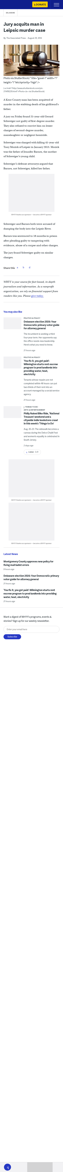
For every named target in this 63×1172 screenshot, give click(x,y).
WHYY (11, 5)
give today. (37, 295)
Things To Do (31, 407)
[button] (7, 1167)
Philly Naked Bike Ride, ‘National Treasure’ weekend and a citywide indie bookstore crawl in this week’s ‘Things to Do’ (41, 418)
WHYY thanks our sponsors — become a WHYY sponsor (31, 214)
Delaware (10, 13)
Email (30, 267)
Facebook (17, 267)
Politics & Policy (32, 318)
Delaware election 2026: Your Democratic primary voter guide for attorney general (41, 325)
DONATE (41, 4)
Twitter (23, 267)
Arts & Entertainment (34, 410)
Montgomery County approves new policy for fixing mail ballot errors (28, 563)
